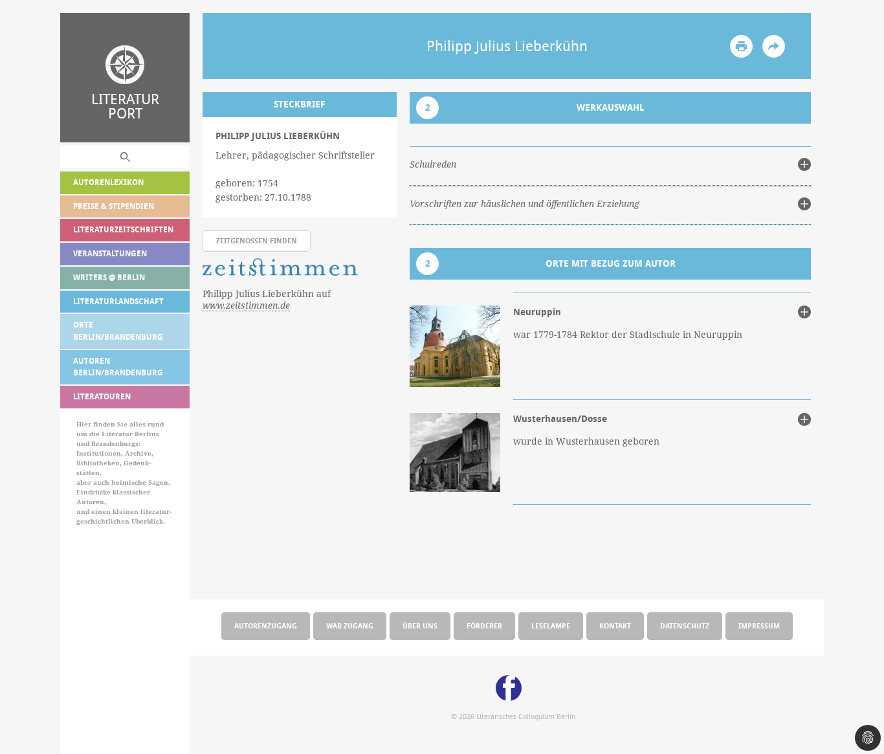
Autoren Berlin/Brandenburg (118, 367)
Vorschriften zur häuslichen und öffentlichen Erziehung (524, 204)
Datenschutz (684, 625)
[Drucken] (741, 46)
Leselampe (550, 625)
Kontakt (615, 625)
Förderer (484, 625)
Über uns (420, 625)
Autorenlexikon (108, 182)
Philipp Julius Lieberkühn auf (267, 300)
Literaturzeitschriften (123, 229)
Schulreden (433, 164)
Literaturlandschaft (118, 301)
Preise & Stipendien (113, 206)
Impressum (759, 625)
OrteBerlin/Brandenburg (118, 330)
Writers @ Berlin (109, 277)
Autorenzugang (265, 625)
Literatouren (102, 396)
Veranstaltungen (110, 253)
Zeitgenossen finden (256, 240)
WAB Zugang (349, 625)
